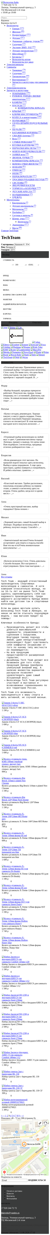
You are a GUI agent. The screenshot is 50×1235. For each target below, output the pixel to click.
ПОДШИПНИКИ (22, 195)
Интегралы (24, 222)
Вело (16, 139)
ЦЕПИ (17, 173)
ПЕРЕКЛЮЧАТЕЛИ (24, 176)
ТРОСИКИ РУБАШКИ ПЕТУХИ (30, 179)
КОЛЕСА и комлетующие (26, 117)
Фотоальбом (12, 1199)
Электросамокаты (15, 64)
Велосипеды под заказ (22, 62)
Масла (17, 228)
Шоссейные (19, 54)
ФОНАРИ (19, 167)
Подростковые (21, 35)
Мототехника (13, 200)
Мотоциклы (19, 209)
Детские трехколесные (24, 51)
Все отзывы (6, 577)
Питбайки (18, 212)
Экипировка (20, 225)
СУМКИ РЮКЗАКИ (24, 142)
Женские (18, 32)
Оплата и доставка (14, 1191)
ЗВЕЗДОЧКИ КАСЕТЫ (23, 185)
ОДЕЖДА (17, 197)
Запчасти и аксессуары (17, 90)
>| (23, 1115)
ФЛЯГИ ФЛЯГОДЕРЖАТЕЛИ (28, 151)
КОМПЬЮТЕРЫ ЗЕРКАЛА (31, 108)
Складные (18, 44)
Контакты (11, 1196)
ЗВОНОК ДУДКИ (22, 157)
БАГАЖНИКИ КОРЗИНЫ (26, 132)
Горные (18, 28)
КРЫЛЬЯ (19, 111)
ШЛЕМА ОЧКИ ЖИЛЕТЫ (27, 164)
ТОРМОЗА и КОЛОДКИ (26, 188)
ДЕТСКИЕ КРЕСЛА (24, 191)
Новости (10, 1194)
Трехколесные (20, 76)
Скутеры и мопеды (22, 215)
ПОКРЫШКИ (21, 93)
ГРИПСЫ (18, 170)
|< (2, 1115)
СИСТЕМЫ (19, 183)
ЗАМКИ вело (20, 154)
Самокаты (11, 67)
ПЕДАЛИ (18, 129)
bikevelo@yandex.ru (10, 1213)
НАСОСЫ (19, 105)
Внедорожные (20, 79)
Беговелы (18, 57)
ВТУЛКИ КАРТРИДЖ (25, 145)
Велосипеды (12, 25)
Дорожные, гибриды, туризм (27, 41)
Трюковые (19, 70)
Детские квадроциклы (24, 206)
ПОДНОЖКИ (20, 120)
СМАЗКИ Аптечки (23, 135)
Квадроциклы (20, 203)
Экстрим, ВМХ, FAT (23, 47)
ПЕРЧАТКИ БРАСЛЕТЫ (26, 148)
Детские (18, 38)
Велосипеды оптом (21, 59)
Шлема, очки (20, 218)
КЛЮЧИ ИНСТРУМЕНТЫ (27, 114)
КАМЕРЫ (19, 102)
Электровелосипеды (16, 88)
